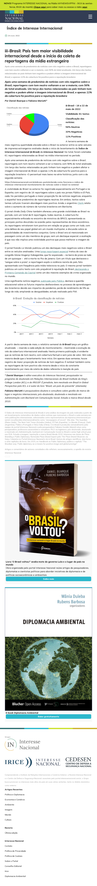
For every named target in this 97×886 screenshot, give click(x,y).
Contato (8, 846)
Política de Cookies (13, 856)
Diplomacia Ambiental (15, 876)
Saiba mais (48, 579)
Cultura (8, 819)
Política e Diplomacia (14, 794)
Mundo (8, 814)
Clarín (81, 203)
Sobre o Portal (11, 861)
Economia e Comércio (15, 799)
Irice (7, 871)
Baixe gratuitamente (48, 716)
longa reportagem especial (54, 251)
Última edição (11, 833)
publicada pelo (52, 280)
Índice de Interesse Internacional (34, 28)
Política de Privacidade (15, 851)
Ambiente (9, 804)
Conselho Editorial (13, 866)
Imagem (8, 809)
